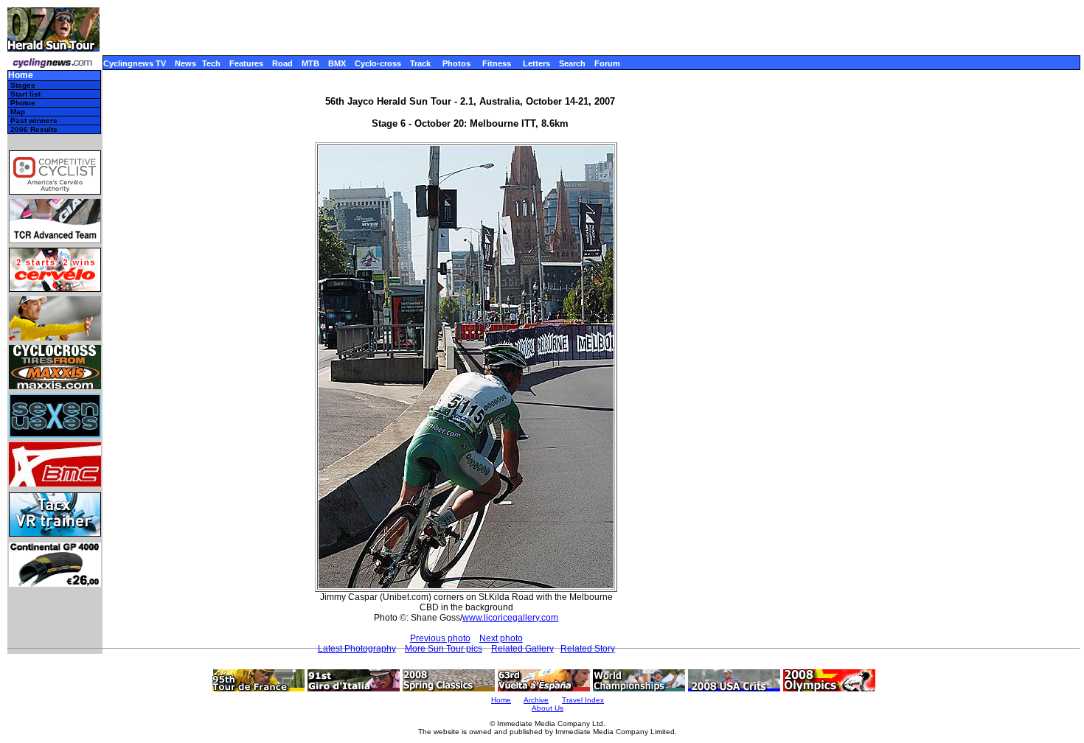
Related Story (587, 648)
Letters (536, 63)
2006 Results (34, 129)
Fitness (496, 63)
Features (246, 63)
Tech (211, 63)
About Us (547, 708)
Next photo (501, 638)
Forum (607, 63)
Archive (536, 700)
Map (17, 112)
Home (20, 75)
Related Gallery (522, 648)
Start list (25, 94)
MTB (310, 63)
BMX (337, 63)
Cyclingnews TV (134, 63)
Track (420, 63)
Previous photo (440, 638)
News (185, 63)
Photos (456, 63)
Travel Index (583, 700)
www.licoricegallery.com (510, 618)
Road (282, 63)
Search (572, 63)
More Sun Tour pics (443, 648)
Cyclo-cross (378, 63)
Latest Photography (357, 648)
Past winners (34, 120)
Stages (22, 85)
